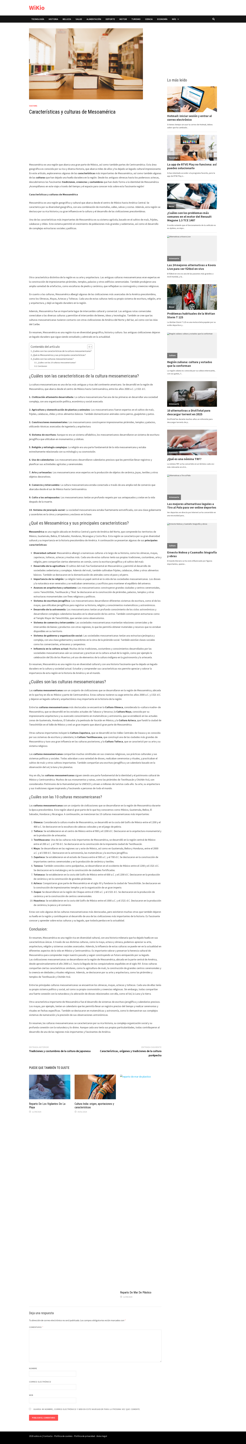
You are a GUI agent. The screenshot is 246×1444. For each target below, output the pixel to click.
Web (31, 1395)
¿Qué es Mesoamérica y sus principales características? (59, 355)
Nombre (33, 1368)
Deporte (110, 19)
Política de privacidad (84, 1436)
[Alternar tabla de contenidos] (88, 346)
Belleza (67, 19)
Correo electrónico (40, 1381)
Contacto (48, 1436)
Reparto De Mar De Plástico (135, 1292)
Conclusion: (42, 366)
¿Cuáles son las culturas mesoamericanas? (53, 358)
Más (174, 19)
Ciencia (149, 19)
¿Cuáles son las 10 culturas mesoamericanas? (57, 362)
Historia (53, 19)
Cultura (33, 105)
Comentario (36, 1327)
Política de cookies (63, 1436)
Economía (162, 19)
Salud (79, 19)
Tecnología (37, 19)
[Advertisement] (95, 141)
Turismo (136, 19)
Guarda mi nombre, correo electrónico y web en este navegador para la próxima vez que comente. (86, 1409)
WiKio (37, 8)
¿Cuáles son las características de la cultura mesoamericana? (62, 351)
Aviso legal (102, 1436)
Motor (123, 19)
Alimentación (94, 19)
